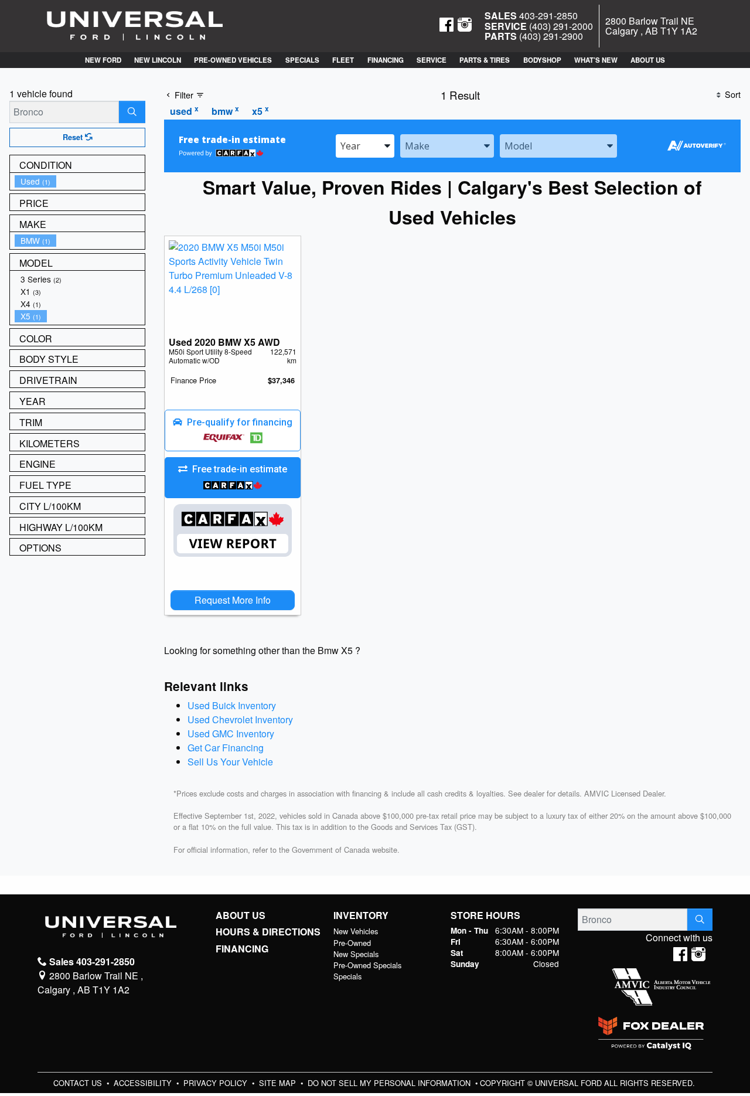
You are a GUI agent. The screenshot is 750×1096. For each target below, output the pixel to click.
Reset (74, 137)
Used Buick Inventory (232, 705)
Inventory (360, 915)
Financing (242, 949)
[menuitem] (80, 181)
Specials (347, 976)
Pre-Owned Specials (367, 965)
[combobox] (365, 145)
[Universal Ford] (135, 25)
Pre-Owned (352, 942)
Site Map (278, 1082)
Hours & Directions (268, 932)
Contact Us (78, 1082)
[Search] (132, 112)
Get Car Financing (226, 747)
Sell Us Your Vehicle (230, 761)
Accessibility (144, 1082)
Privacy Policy (216, 1082)
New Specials (356, 953)
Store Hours (485, 915)
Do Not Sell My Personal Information (390, 1082)
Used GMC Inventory (231, 733)
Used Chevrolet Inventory (240, 719)
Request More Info (233, 600)
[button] (102, 60)
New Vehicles (355, 931)
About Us (240, 915)
